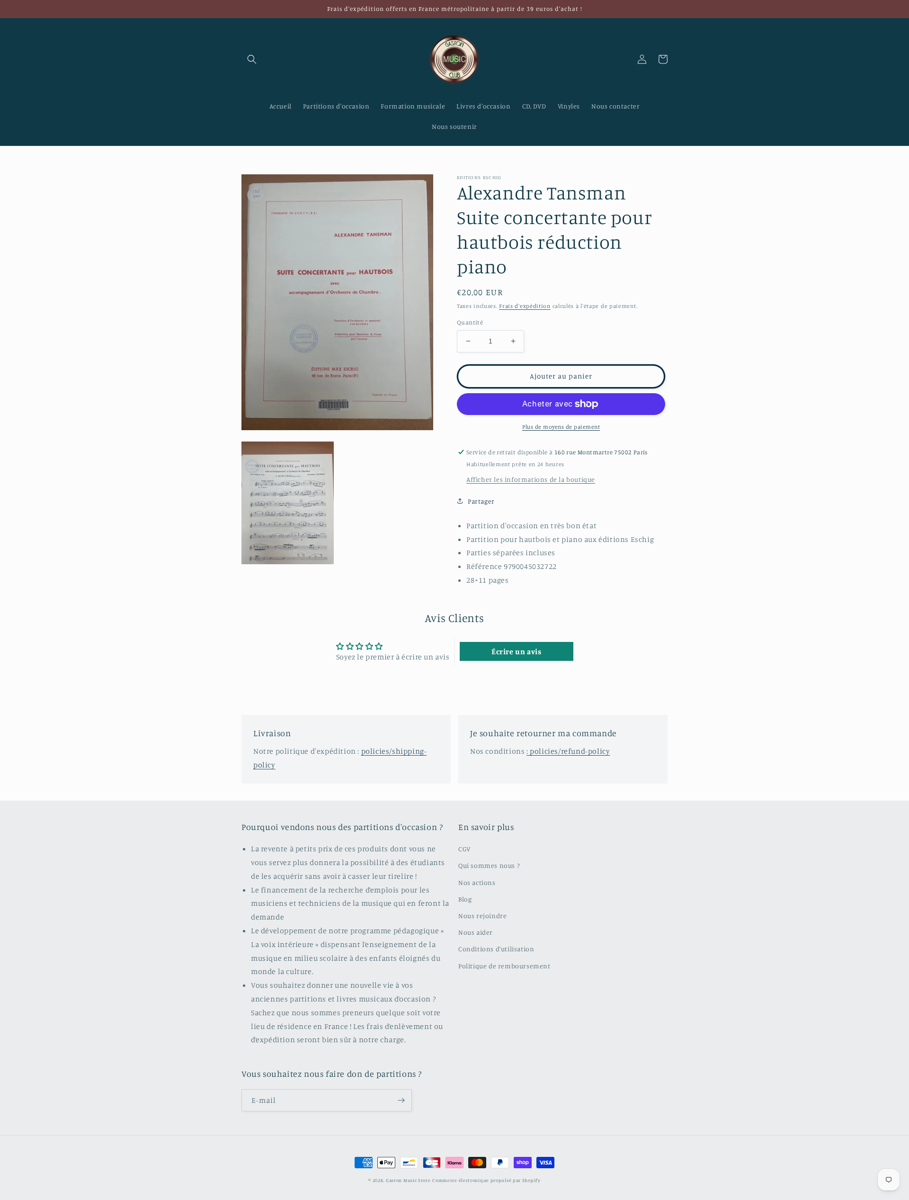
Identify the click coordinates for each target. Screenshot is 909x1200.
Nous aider (475, 932)
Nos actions (477, 882)
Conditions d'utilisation (496, 949)
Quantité (470, 322)
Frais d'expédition (525, 305)
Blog (465, 899)
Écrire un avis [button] (516, 651)
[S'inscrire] (401, 1100)
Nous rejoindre (482, 915)
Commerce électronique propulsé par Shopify (486, 1180)
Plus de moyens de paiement (561, 426)
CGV (464, 849)
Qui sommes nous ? (488, 865)
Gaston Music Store (408, 1180)
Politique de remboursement (504, 966)
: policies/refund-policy (568, 751)
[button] (251, 59)
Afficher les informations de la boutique (530, 479)
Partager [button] (481, 501)
